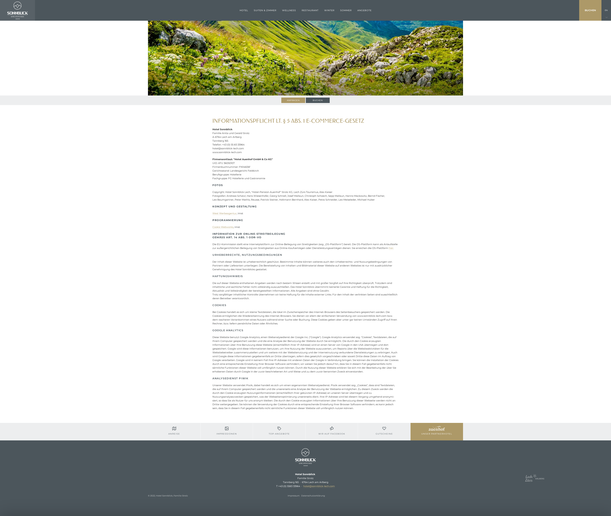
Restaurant (310, 10)
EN (606, 10)
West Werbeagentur (224, 213)
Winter (329, 10)
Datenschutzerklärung (313, 495)
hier (391, 248)
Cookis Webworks (222, 227)
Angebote (364, 10)
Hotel (244, 10)
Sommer (346, 10)
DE (606, 31)
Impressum (294, 495)
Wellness (289, 10)
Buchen (590, 10)
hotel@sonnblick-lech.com (319, 486)
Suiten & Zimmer (265, 10)
